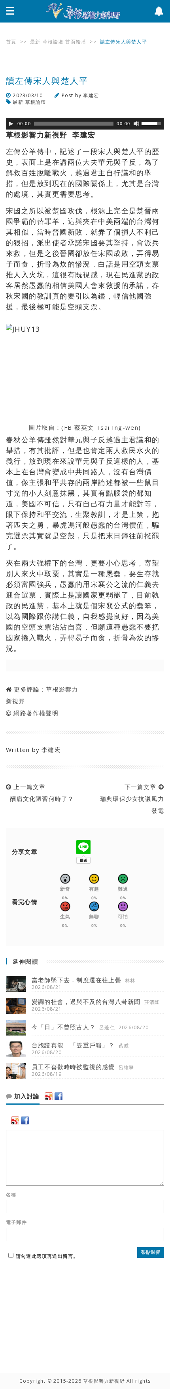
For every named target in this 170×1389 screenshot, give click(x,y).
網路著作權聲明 (35, 713)
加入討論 (26, 1096)
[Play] (11, 123)
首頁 (11, 41)
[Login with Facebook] (58, 1096)
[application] (85, 124)
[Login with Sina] (49, 1096)
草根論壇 (53, 41)
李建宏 (91, 95)
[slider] (153, 123)
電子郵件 (16, 1222)
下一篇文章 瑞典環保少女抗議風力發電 (130, 798)
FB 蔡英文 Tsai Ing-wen (101, 427)
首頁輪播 (75, 41)
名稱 (11, 1195)
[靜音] (136, 123)
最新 (35, 41)
